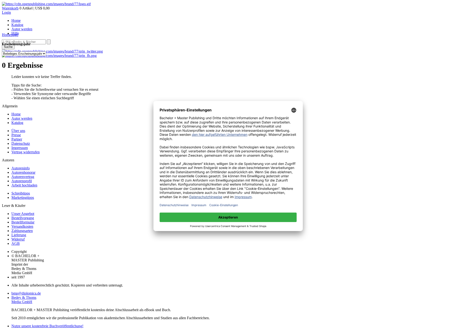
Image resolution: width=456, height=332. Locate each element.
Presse (16, 135)
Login (6, 12)
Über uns (18, 131)
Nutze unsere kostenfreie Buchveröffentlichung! (47, 326)
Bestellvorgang (22, 218)
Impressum (19, 148)
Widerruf (18, 239)
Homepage (10, 35)
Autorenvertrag (22, 177)
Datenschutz (20, 143)
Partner (16, 139)
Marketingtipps (22, 198)
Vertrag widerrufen (25, 152)
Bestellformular (22, 222)
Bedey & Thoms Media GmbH (23, 300)
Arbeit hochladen (24, 185)
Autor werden (21, 29)
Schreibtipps (20, 193)
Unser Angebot (22, 214)
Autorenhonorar (23, 172)
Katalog (17, 25)
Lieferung (18, 235)
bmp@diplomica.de (26, 293)
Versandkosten (22, 226)
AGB (15, 243)
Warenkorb (10, 8)
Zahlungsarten (22, 231)
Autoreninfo (20, 168)
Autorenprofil (21, 181)
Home (16, 20)
